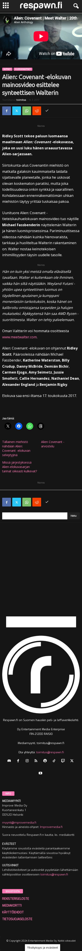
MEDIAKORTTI (12, 905)
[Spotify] (46, 761)
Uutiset (7, 69)
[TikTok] (55, 761)
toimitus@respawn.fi (50, 752)
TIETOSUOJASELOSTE (17, 919)
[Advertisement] (41, 575)
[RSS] (37, 761)
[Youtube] (41, 773)
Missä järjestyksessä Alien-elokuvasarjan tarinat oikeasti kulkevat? (19, 466)
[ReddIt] (36, 110)
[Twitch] (63, 761)
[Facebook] (6, 110)
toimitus (21, 100)
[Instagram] (28, 761)
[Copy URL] (46, 110)
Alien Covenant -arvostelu (52, 444)
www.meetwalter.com (19, 337)
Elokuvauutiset (23, 69)
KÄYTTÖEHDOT (13, 912)
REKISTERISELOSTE (15, 899)
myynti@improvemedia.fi (19, 822)
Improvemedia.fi (51, 827)
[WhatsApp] (26, 110)
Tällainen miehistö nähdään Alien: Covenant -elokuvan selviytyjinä (16, 448)
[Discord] (10, 761)
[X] (16, 110)
